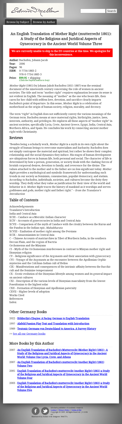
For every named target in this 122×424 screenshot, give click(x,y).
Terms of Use (76, 410)
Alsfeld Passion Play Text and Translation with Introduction (53, 323)
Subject (18, 22)
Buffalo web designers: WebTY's (55, 416)
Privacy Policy (64, 410)
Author (44, 22)
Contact (54, 410)
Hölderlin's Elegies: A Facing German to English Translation (53, 318)
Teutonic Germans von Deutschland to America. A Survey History (56, 328)
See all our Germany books (29, 333)
